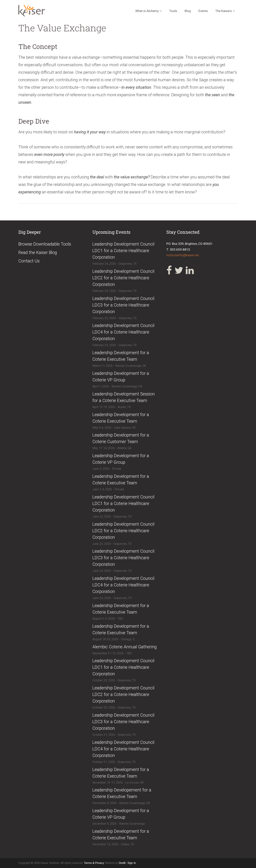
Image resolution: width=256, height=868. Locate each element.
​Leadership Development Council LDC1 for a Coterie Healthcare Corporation (123, 251)
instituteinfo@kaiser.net (182, 255)
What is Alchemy (147, 11)
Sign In (132, 863)
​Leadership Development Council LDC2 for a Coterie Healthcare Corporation (123, 278)
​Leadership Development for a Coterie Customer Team (120, 438)
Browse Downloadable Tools (44, 244)
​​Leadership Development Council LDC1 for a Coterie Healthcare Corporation (123, 667)
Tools (173, 11)
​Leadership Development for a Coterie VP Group (120, 377)
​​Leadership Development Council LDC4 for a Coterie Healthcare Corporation (123, 749)
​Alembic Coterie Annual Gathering (124, 646)
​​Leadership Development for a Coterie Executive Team (120, 479)
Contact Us (29, 261)
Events (203, 11)
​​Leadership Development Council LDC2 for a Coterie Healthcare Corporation (123, 694)
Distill (122, 863)
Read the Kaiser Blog (37, 252)
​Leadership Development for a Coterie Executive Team (120, 356)
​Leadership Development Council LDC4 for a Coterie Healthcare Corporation (123, 332)
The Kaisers (223, 11)
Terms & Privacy (94, 863)
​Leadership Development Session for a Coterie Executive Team (123, 397)
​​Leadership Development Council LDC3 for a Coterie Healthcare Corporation (123, 722)
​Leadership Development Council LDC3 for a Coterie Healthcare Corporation (123, 305)
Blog (188, 11)
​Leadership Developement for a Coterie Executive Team (121, 793)
